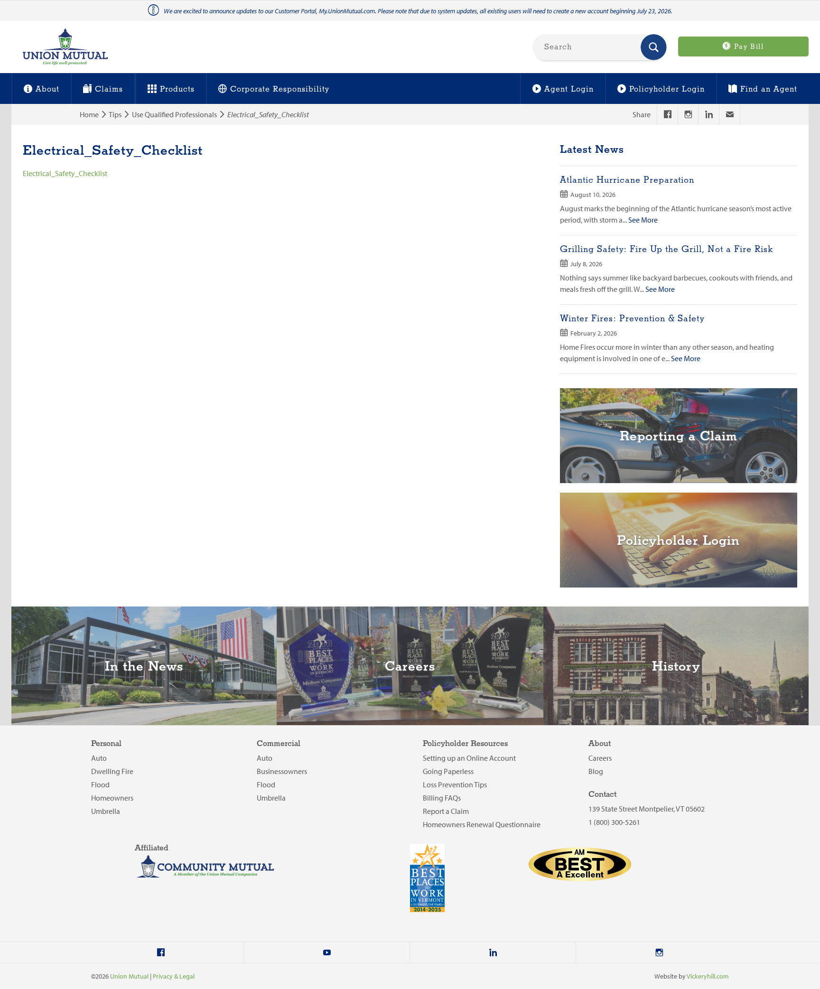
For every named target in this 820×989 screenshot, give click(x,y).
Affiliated (151, 848)
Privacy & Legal (174, 976)
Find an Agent (768, 89)
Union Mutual (129, 976)
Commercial (278, 744)
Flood (100, 784)
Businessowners (282, 771)
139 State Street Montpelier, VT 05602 (646, 808)
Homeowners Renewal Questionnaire (481, 824)
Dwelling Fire (112, 771)
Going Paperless (448, 771)
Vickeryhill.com (708, 976)
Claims (109, 89)
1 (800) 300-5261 (614, 822)
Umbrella (105, 811)
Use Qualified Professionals (174, 114)
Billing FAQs (442, 797)
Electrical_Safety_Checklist (65, 173)
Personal (106, 744)
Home (89, 114)
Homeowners (112, 797)
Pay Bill (747, 47)
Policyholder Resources (465, 744)
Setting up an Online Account (469, 758)
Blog (595, 771)
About (47, 89)
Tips (115, 114)
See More (643, 219)
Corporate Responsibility (279, 89)
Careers (600, 758)
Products (177, 89)
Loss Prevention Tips (455, 784)
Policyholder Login (667, 89)
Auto (99, 758)
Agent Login (569, 89)
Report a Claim (446, 811)
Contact (602, 795)
